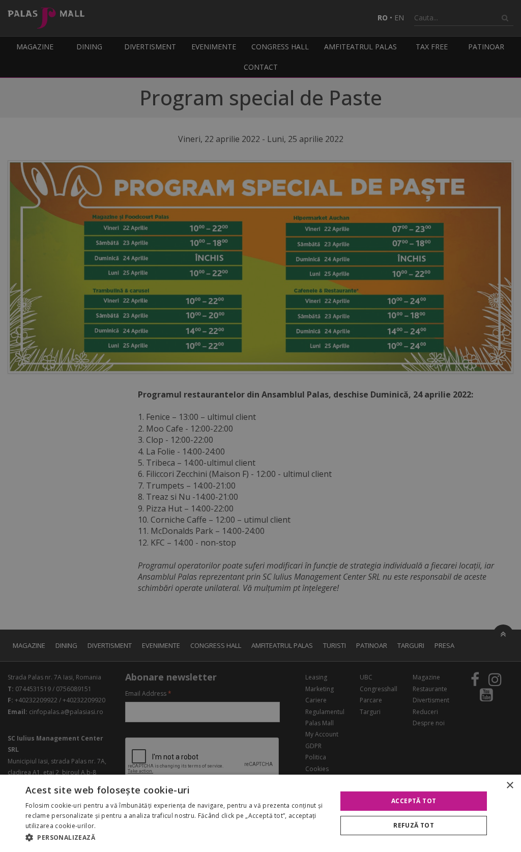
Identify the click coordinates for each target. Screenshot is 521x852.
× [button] (509, 785)
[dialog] (260, 813)
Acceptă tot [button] (413, 801)
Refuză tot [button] (413, 825)
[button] (176, 837)
